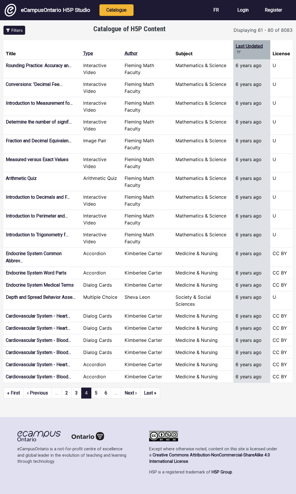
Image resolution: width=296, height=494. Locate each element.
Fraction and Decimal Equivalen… (38, 140)
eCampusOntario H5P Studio (55, 10)
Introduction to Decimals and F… (38, 197)
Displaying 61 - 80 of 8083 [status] (263, 30)
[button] (14, 30)
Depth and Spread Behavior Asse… (40, 297)
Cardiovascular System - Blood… (38, 340)
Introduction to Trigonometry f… (37, 234)
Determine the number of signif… (39, 122)
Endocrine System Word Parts (36, 273)
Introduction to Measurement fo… (39, 103)
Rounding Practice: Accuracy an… (38, 65)
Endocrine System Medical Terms (40, 285)
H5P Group (222, 472)
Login (243, 10)
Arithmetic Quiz (21, 178)
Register (273, 10)
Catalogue (116, 10)
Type (88, 53)
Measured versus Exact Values (37, 159)
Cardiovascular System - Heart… (38, 316)
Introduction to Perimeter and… (37, 216)
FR (216, 10)
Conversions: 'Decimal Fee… (34, 84)
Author (131, 53)
